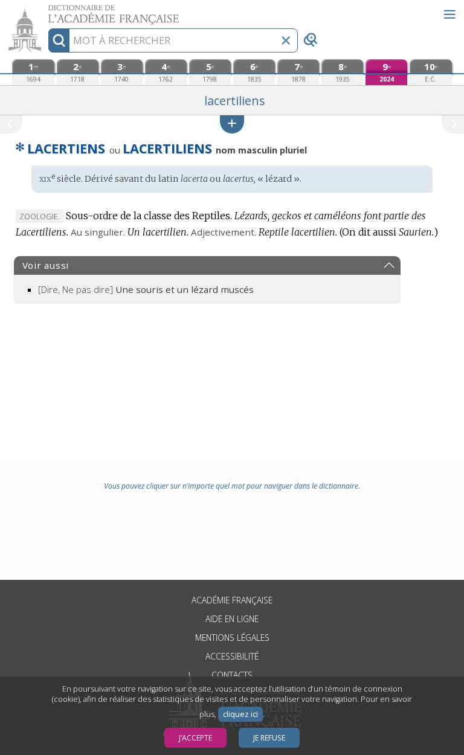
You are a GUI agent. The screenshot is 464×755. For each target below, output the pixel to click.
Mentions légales (232, 637)
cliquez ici (240, 714)
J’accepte (195, 738)
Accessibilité (232, 656)
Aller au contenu (46, 10)
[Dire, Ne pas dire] (146, 289)
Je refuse (269, 738)
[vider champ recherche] (286, 40)
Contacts (232, 675)
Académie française (232, 600)
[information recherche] (58, 40)
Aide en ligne (232, 619)
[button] (232, 124)
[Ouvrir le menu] (449, 14)
